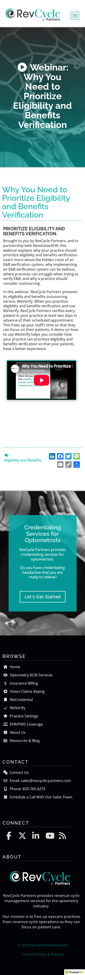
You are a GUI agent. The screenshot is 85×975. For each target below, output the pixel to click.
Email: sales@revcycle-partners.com (40, 780)
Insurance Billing (23, 683)
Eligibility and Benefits (23, 460)
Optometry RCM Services (31, 675)
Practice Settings (23, 716)
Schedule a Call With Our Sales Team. (41, 797)
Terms (27, 954)
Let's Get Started (43, 597)
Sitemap (57, 954)
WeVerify (17, 707)
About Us (17, 732)
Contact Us (19, 772)
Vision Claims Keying (27, 691)
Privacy (41, 954)
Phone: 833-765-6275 (27, 788)
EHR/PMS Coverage (26, 724)
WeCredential (21, 699)
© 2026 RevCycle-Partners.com (42, 945)
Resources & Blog (24, 740)
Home (14, 666)
